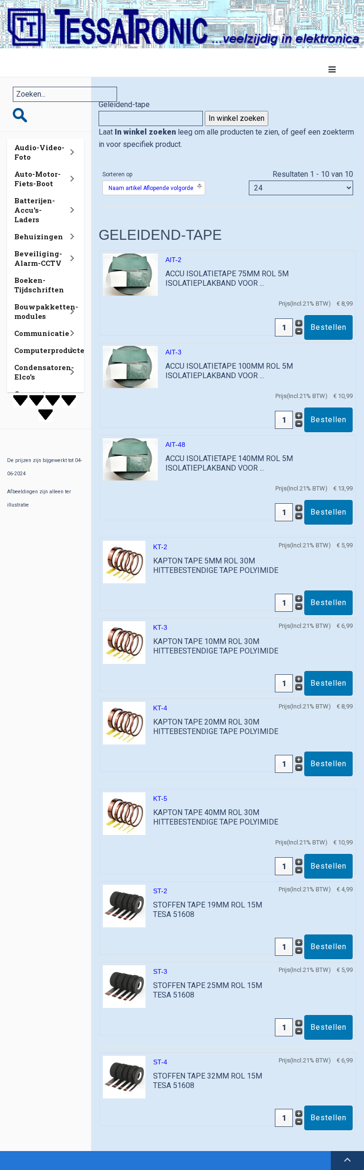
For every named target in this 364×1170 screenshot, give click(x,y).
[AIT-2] (130, 274)
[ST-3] (124, 986)
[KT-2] (124, 561)
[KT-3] (124, 642)
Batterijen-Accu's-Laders (34, 210)
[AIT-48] (130, 458)
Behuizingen (38, 236)
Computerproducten (52, 350)
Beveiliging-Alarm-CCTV (38, 258)
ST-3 (160, 971)
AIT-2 (173, 259)
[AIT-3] (130, 366)
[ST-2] (124, 905)
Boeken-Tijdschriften (39, 284)
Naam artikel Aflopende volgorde (151, 188)
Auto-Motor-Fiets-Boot (37, 178)
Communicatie (41, 333)
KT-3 (160, 627)
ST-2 (160, 891)
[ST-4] (124, 1076)
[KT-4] (124, 722)
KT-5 (160, 798)
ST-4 (160, 1062)
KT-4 (160, 708)
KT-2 (160, 547)
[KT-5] (124, 813)
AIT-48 (175, 444)
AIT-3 (173, 352)
